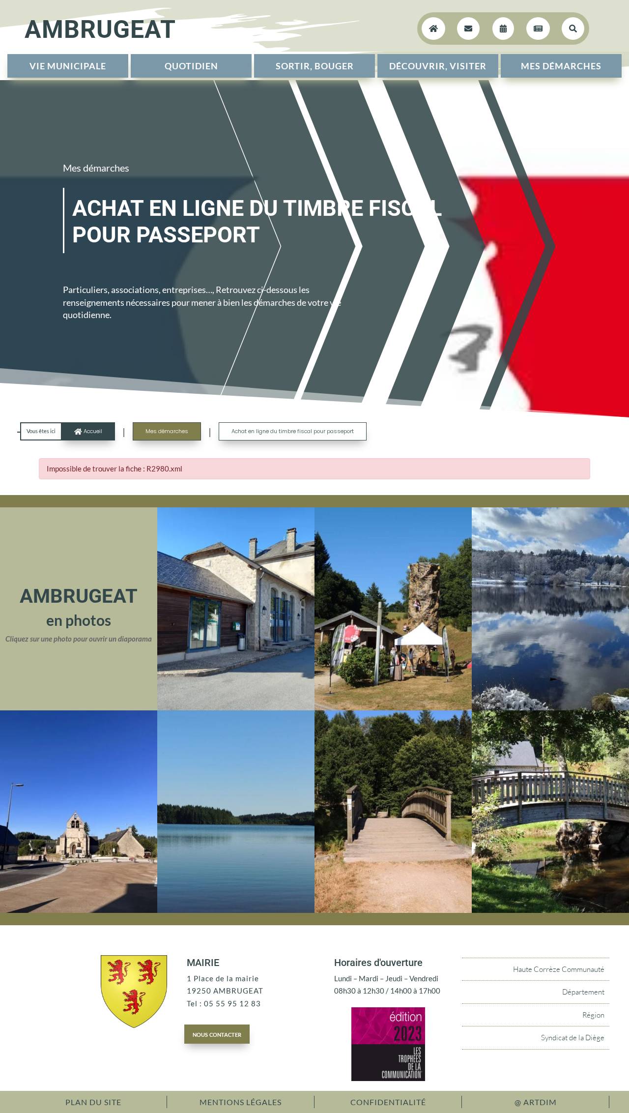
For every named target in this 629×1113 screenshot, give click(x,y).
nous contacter (217, 1033)
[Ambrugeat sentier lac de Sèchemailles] (393, 910)
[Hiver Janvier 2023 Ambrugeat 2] (550, 707)
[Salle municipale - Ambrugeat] (235, 707)
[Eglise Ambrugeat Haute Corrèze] (78, 910)
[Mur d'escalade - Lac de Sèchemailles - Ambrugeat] (393, 707)
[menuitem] (67, 66)
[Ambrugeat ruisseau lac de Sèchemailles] (550, 910)
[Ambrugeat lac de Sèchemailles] (235, 910)
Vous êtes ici (41, 431)
